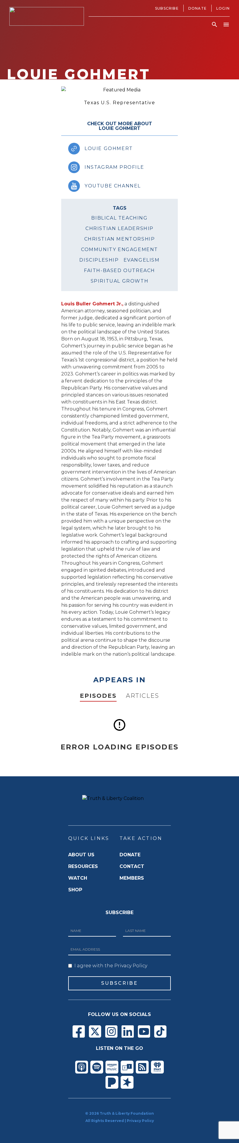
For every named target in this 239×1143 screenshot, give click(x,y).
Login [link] (223, 8)
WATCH (77, 878)
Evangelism (142, 260)
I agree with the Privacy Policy (110, 965)
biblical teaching (119, 218)
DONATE (129, 854)
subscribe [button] (119, 983)
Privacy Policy (140, 1120)
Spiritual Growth (120, 281)
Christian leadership (119, 228)
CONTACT (131, 866)
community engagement (119, 249)
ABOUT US (81, 854)
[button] (214, 24)
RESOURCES (83, 866)
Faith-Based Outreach (119, 270)
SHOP (75, 890)
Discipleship (99, 260)
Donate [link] (197, 8)
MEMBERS (131, 878)
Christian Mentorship (119, 239)
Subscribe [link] (167, 8)
